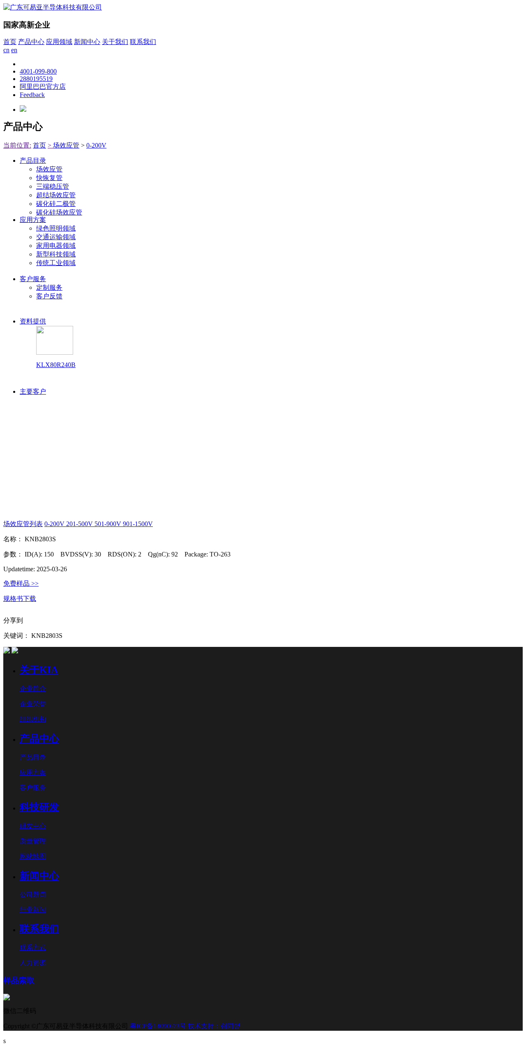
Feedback (32, 94)
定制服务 (49, 287)
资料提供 (33, 321)
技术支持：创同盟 (214, 1026)
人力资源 (33, 962)
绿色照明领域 (56, 228)
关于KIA (39, 670)
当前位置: (17, 145)
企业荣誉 (33, 703)
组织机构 (33, 719)
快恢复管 (49, 177)
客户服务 (33, 278)
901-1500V (138, 523)
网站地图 (33, 856)
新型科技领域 (56, 254)
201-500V (80, 523)
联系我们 (143, 41)
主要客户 (33, 391)
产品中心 (31, 41)
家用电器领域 (56, 245)
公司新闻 (33, 894)
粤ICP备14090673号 (158, 1026)
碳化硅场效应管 (59, 212)
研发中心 (33, 825)
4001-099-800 (38, 71)
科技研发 (39, 807)
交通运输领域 (56, 236)
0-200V (96, 145)
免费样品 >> (21, 583)
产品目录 (33, 160)
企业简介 (33, 688)
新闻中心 (87, 41)
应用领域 (59, 41)
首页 (9, 41)
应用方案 (33, 219)
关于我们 (115, 41)
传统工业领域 (56, 262)
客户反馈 (49, 296)
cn (6, 49)
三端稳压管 (52, 186)
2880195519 (36, 78)
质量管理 (33, 841)
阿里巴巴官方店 (43, 86)
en (14, 49)
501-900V (109, 523)
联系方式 (33, 947)
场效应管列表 (23, 523)
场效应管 (66, 145)
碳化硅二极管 (56, 203)
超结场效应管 (56, 195)
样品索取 (19, 980)
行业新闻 (33, 909)
